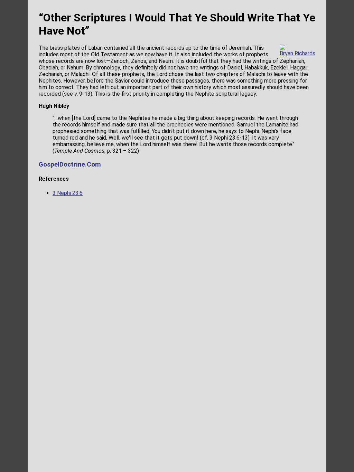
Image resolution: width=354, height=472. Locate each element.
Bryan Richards (297, 53)
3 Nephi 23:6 (68, 193)
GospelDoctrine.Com (70, 164)
